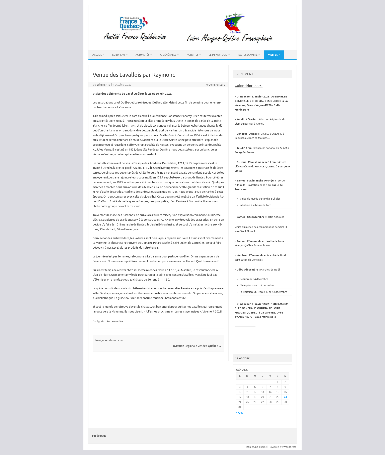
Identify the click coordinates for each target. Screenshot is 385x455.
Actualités (142, 54)
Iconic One (252, 446)
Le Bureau (118, 54)
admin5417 (103, 84)
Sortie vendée (114, 321)
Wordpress (289, 446)
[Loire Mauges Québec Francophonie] (192, 43)
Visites (273, 54)
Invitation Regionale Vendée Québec (197, 345)
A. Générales (168, 54)
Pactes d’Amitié (247, 54)
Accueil (97, 54)
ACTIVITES (192, 54)
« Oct (239, 412)
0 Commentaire (215, 84)
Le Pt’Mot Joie (218, 54)
